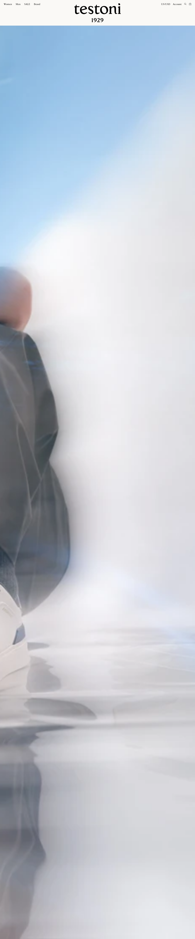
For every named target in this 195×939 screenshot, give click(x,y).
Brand (37, 4)
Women (8, 4)
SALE (27, 4)
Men (18, 4)
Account (177, 4)
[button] (190, 3)
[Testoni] (97, 12)
